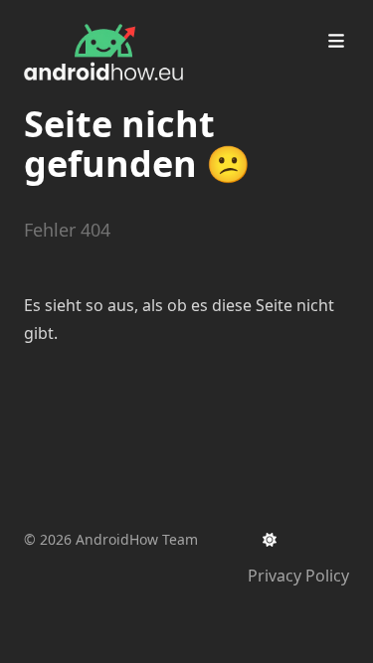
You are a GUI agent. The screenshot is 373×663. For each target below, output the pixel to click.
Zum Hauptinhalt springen (151, 18)
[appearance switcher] (269, 540)
